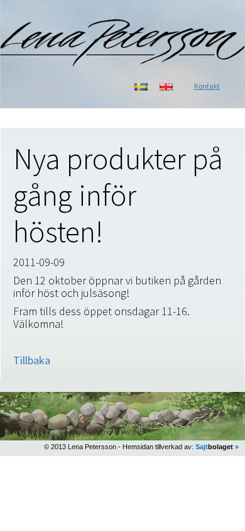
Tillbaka (31, 360)
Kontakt (207, 86)
